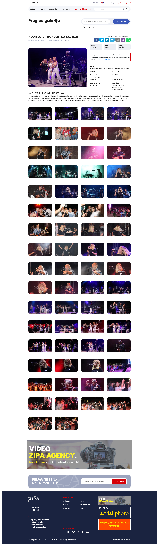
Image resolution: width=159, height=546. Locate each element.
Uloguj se (114, 3)
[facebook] (96, 40)
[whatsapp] (128, 40)
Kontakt (82, 508)
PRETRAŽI (123, 21)
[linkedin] (107, 40)
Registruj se (124, 3)
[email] (117, 40)
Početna (33, 9)
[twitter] (101, 40)
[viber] (123, 40)
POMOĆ (95, 3)
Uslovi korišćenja (85, 505)
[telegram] (112, 40)
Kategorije (53, 9)
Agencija (66, 9)
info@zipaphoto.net (103, 59)
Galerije (42, 9)
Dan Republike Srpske (83, 9)
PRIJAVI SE (120, 481)
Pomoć (82, 501)
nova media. (126, 540)
